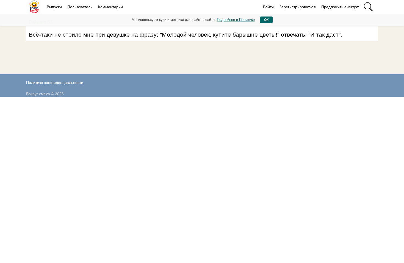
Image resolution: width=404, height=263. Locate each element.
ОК (266, 20)
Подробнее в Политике (236, 20)
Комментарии (110, 7)
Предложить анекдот (340, 7)
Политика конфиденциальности (54, 82)
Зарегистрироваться (297, 7)
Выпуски (54, 7)
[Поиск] (368, 7)
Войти (268, 7)
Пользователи (80, 7)
